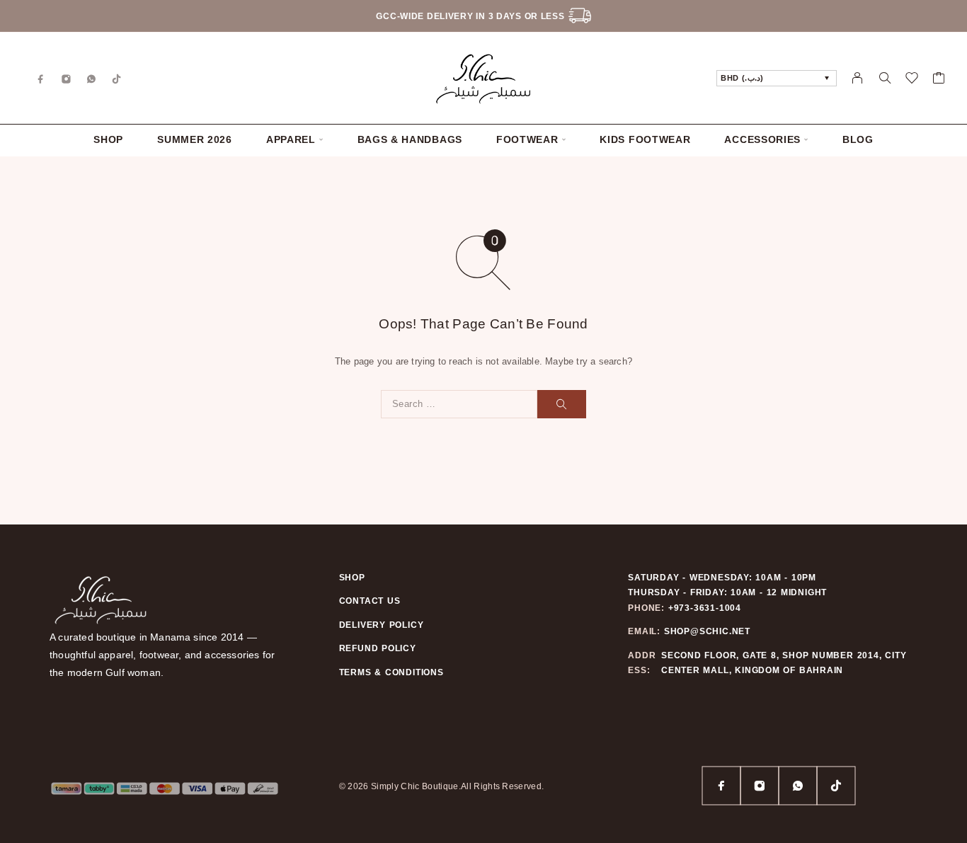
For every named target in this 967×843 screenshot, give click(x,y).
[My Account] (857, 77)
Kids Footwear (645, 139)
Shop (108, 139)
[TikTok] (116, 78)
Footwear (527, 139)
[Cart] (939, 80)
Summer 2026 (194, 139)
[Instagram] (66, 78)
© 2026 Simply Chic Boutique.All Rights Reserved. (441, 786)
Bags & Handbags (410, 139)
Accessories (762, 139)
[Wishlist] (912, 80)
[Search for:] (459, 404)
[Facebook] (41, 78)
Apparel (291, 139)
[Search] (884, 77)
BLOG (858, 139)
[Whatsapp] (91, 78)
